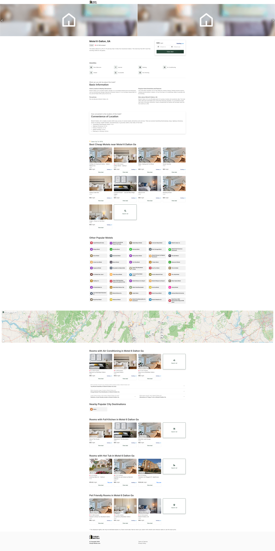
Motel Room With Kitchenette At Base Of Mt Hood (178, 301)
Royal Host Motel (97, 299)
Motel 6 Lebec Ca (176, 242)
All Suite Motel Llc (97, 287)
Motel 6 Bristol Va (117, 293)
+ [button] (3, 339)
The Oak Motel (175, 255)
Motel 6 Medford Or (157, 299)
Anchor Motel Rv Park (157, 274)
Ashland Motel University (178, 293)
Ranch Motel (116, 262)
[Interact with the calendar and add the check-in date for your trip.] (158, 47)
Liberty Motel (175, 287)
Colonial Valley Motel (157, 242)
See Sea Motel (116, 249)
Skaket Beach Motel (137, 242)
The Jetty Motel (175, 274)
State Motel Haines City (118, 287)
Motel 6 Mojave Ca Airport (158, 280)
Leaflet (253, 342)
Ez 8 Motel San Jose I (98, 274)
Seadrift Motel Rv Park (98, 242)
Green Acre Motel (97, 262)
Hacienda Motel (116, 255)
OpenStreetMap (261, 342)
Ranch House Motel (156, 293)
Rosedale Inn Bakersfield (119, 268)
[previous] (91, 155)
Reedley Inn (96, 280)
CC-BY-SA (271, 342)
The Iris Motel (175, 268)
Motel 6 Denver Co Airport (138, 280)
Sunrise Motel (155, 287)
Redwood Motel (117, 299)
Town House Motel (117, 274)
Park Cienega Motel (156, 249)
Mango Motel (96, 249)
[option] (100, 155)
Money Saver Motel (137, 255)
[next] (111, 155)
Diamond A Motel (176, 262)
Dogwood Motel (97, 268)
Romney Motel (135, 249)
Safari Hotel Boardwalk (138, 287)
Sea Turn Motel (155, 268)
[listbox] (100, 155)
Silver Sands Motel (176, 280)
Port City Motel (136, 262)
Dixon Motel (96, 255)
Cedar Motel (135, 293)
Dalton (94, 409)
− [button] (3, 341)
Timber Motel (155, 262)
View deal (170, 52)
